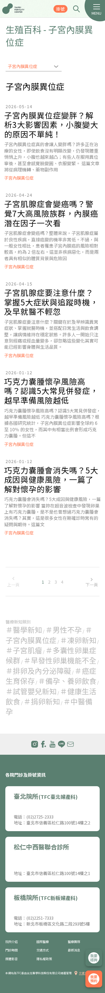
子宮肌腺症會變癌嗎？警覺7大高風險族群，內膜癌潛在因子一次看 (51, 213)
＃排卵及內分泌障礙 (38, 670)
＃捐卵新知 (42, 701)
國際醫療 (42, 942)
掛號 (60, 9)
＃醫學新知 (24, 629)
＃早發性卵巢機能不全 (60, 660)
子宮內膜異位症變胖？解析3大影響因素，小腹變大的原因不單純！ (51, 125)
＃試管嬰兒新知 (31, 691)
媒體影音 (11, 959)
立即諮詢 (93, 957)
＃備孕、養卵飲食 (67, 680)
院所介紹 (11, 942)
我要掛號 (93, 979)
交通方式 (42, 950)
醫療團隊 (74, 942)
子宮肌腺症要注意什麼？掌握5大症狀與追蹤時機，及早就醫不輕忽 (51, 302)
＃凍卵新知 (78, 640)
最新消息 (74, 950)
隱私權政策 (44, 959)
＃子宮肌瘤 (24, 650)
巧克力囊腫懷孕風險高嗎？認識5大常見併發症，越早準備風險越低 (51, 391)
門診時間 (11, 950)
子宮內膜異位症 (19, 178)
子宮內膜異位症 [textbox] (22, 66)
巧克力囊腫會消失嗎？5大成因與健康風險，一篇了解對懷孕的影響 (51, 480)
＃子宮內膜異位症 (49, 634)
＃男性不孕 (63, 629)
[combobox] (34, 66)
